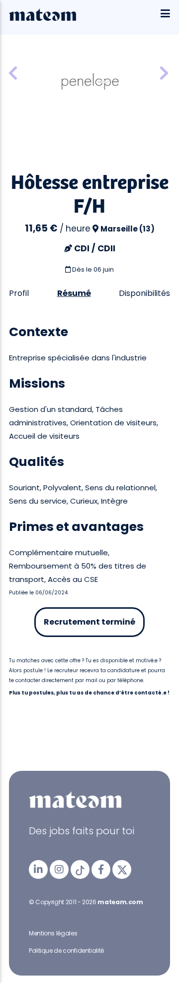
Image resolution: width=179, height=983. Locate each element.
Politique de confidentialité (66, 950)
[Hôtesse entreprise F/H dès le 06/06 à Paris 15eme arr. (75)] (13, 73)
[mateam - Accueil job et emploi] (42, 18)
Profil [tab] (19, 293)
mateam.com (120, 902)
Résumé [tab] (74, 293)
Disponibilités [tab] (144, 293)
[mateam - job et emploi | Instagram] (59, 869)
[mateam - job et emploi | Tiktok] (80, 869)
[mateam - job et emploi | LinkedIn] (38, 869)
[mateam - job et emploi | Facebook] (100, 869)
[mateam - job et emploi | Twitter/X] (121, 869)
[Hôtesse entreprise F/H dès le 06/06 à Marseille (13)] (164, 73)
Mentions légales (53, 933)
